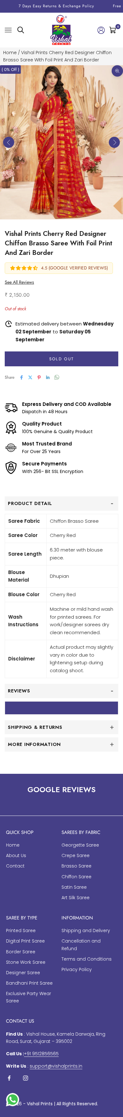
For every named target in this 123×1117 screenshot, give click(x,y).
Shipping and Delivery (86, 930)
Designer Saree (23, 972)
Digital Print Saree (25, 941)
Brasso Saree (76, 866)
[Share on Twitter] (30, 377)
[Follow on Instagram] (25, 1078)
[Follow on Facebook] (9, 1078)
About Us (16, 855)
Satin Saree (74, 887)
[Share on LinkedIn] (47, 377)
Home (10, 52)
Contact (15, 866)
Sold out (61, 359)
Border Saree (20, 952)
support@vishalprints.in (56, 1066)
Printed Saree (21, 930)
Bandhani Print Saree (29, 983)
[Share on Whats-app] (56, 377)
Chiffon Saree (76, 877)
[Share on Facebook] (21, 377)
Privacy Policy (77, 969)
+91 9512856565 (41, 1054)
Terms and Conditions (87, 959)
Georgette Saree (80, 845)
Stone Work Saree (25, 962)
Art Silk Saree (76, 897)
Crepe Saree (76, 855)
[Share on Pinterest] (39, 377)
